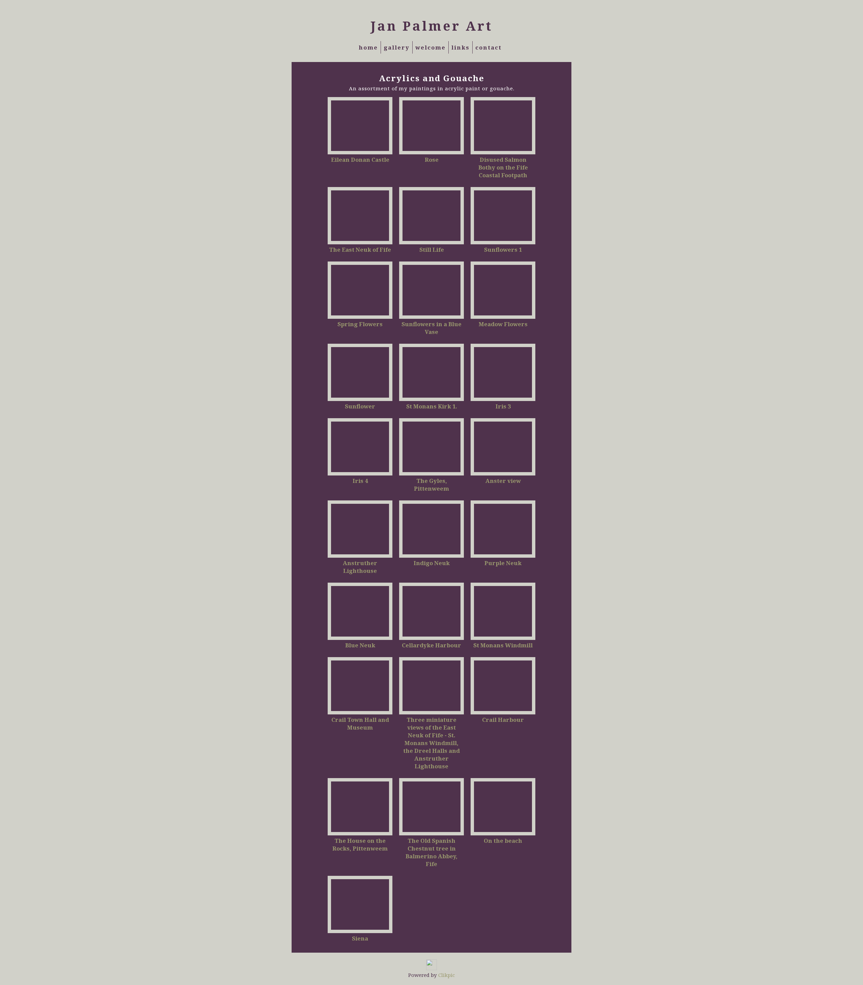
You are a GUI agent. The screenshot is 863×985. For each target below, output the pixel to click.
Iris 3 (503, 406)
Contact (488, 47)
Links (460, 47)
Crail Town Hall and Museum (360, 723)
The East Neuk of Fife (360, 249)
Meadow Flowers (503, 324)
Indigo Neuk (432, 563)
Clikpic (446, 975)
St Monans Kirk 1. (431, 406)
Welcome (430, 47)
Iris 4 (360, 481)
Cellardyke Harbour (431, 645)
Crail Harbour (503, 720)
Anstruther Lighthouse (360, 567)
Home (368, 47)
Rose (432, 159)
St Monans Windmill (503, 645)
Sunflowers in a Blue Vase (431, 328)
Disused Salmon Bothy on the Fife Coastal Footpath (503, 167)
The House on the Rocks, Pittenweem (360, 844)
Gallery (397, 47)
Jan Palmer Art (431, 25)
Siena (360, 938)
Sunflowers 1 (503, 249)
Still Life (431, 249)
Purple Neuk (503, 563)
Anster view (503, 481)
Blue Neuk (360, 645)
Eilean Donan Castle (360, 159)
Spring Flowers (360, 324)
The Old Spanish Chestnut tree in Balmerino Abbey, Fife (431, 852)
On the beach (503, 840)
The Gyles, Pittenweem (431, 484)
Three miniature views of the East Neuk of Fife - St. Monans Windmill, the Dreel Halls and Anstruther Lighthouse (431, 743)
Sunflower (360, 406)
